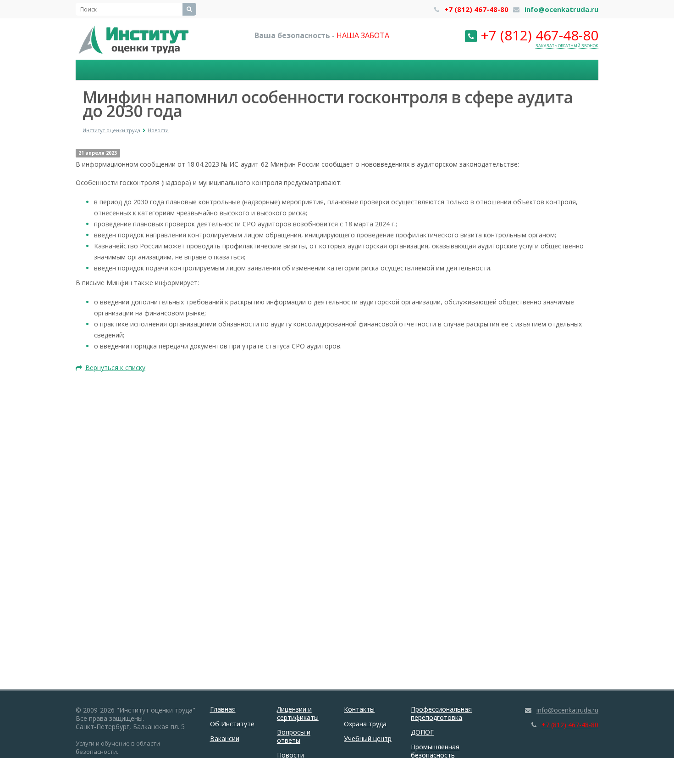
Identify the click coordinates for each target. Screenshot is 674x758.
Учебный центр (368, 738)
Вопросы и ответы (293, 736)
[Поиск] (189, 9)
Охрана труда (365, 723)
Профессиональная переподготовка (441, 713)
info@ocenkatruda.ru (561, 9)
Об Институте (232, 723)
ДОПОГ (422, 732)
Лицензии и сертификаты (298, 713)
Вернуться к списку (115, 367)
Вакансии (224, 738)
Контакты (359, 709)
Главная (223, 709)
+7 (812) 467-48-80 (476, 9)
